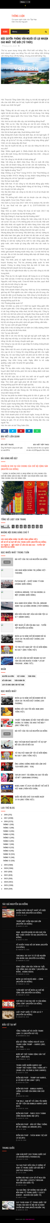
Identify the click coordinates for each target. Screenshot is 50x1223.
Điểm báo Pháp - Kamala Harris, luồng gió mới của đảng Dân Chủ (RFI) (30, 1091)
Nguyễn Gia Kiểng (8, 676)
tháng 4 (6, 834)
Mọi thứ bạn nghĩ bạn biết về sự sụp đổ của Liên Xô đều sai (31, 743)
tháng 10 (7, 854)
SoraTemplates (29, 1219)
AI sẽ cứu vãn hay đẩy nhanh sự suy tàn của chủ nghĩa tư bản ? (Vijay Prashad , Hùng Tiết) (30, 661)
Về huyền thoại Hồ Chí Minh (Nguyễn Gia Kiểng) (32, 945)
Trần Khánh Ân (19, 680)
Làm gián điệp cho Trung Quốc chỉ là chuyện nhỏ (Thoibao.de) (31, 1155)
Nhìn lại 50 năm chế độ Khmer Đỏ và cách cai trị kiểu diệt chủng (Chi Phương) (30, 639)
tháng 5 (6, 837)
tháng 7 (6, 844)
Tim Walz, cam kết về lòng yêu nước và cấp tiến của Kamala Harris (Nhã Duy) (31, 1103)
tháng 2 (6, 827)
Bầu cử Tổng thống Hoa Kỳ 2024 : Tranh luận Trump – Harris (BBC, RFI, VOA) (31, 1044)
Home (5, 31)
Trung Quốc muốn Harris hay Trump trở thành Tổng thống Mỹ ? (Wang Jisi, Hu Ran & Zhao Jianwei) (31, 1067)
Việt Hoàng (21, 676)
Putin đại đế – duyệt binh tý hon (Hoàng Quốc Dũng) (29, 582)
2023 (6, 878)
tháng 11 (7, 857)
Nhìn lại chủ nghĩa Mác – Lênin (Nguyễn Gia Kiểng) (29, 980)
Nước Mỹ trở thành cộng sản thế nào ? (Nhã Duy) (30, 1055)
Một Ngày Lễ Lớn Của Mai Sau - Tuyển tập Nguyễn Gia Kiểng (30, 626)
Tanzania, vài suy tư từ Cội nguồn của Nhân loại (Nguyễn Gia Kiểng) (31, 956)
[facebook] (25, 5)
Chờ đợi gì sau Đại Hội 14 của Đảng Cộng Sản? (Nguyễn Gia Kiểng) (31, 1002)
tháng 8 (6, 847)
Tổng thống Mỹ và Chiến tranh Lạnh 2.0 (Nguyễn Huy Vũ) (29, 1032)
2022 (6, 875)
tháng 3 (6, 831)
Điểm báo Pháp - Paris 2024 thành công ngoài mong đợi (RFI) (31, 1114)
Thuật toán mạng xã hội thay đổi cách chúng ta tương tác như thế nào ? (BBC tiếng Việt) (32, 722)
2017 (6, 818)
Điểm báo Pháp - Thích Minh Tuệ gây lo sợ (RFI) (31, 1136)
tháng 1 (6, 824)
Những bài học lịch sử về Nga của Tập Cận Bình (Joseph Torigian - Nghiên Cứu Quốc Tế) (31, 1180)
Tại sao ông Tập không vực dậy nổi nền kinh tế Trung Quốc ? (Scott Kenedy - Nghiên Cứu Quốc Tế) (31, 1192)
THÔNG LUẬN (18, 16)
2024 (6, 881)
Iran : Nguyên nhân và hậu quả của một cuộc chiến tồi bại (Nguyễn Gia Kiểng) (31, 935)
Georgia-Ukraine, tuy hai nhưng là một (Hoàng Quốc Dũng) (30, 593)
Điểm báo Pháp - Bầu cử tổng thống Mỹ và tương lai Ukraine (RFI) (31, 1125)
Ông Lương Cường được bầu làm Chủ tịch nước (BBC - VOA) (30, 765)
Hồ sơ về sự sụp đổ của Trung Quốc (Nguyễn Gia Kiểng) (23, 542)
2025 (6, 885)
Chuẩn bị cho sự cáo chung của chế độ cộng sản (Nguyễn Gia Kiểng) (24, 467)
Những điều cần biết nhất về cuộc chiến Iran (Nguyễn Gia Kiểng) (31, 911)
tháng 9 (6, 850)
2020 (6, 868)
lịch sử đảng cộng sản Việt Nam (13, 685)
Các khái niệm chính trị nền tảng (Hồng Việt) (19, 539)
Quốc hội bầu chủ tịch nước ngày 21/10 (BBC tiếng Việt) (29, 798)
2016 (6, 814)
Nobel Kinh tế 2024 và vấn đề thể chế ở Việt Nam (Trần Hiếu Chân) (32, 787)
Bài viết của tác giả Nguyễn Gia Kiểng (31, 559)
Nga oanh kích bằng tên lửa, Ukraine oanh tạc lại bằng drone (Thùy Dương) (32, 604)
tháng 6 (6, 841)
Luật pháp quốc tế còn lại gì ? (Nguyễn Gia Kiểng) (29, 1013)
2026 (6, 888)
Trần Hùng (31, 676)
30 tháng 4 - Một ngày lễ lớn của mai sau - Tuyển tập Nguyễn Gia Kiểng (23, 546)
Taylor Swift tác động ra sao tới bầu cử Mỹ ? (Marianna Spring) (31, 776)
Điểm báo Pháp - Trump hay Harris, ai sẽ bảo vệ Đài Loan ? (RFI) (31, 1078)
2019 (6, 864)
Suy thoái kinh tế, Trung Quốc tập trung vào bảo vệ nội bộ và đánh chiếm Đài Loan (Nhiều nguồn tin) (31, 1205)
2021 (6, 871)
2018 (6, 821)
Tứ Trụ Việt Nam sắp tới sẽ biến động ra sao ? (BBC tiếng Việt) (31, 648)
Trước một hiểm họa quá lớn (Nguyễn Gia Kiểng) (28, 922)
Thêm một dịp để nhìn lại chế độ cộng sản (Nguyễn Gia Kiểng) (30, 991)
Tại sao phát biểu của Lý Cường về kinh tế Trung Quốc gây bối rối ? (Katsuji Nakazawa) (31, 1167)
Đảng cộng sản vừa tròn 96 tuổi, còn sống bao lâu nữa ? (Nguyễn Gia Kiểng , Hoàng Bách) (31, 969)
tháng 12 (7, 860)
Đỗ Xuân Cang (6, 680)
